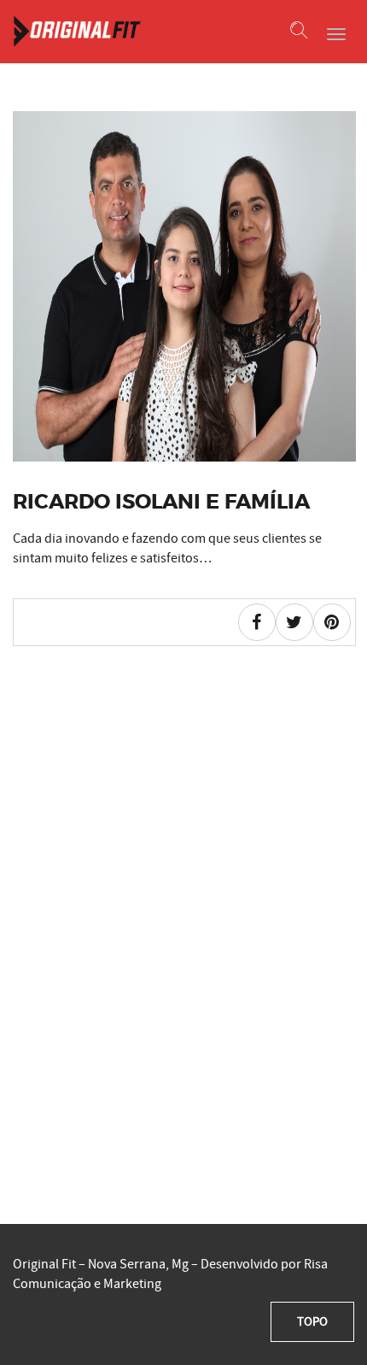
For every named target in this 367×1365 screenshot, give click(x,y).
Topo (312, 1321)
